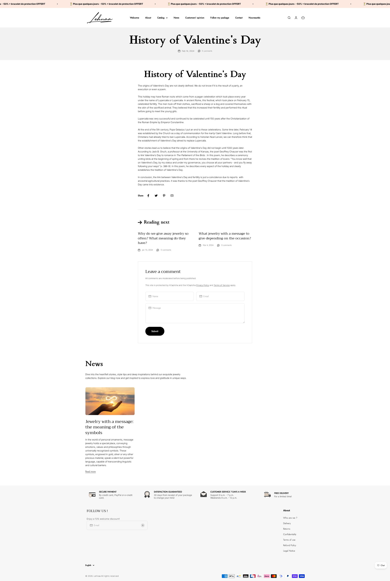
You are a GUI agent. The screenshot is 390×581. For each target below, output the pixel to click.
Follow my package (219, 17)
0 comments (207, 50)
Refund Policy (289, 545)
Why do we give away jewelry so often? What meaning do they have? (163, 238)
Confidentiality (289, 534)
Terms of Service (222, 285)
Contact (239, 17)
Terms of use (289, 539)
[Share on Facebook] (148, 196)
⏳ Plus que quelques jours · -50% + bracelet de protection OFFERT (83, 3)
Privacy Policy (202, 285)
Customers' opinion (194, 17)
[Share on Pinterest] (164, 196)
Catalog (161, 17)
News (176, 17)
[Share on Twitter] (156, 196)
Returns (286, 528)
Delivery (287, 523)
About (148, 17)
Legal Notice (289, 550)
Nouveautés (254, 17)
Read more (90, 471)
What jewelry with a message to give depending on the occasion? (225, 236)
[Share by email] (172, 196)
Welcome (134, 17)
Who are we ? (290, 518)
